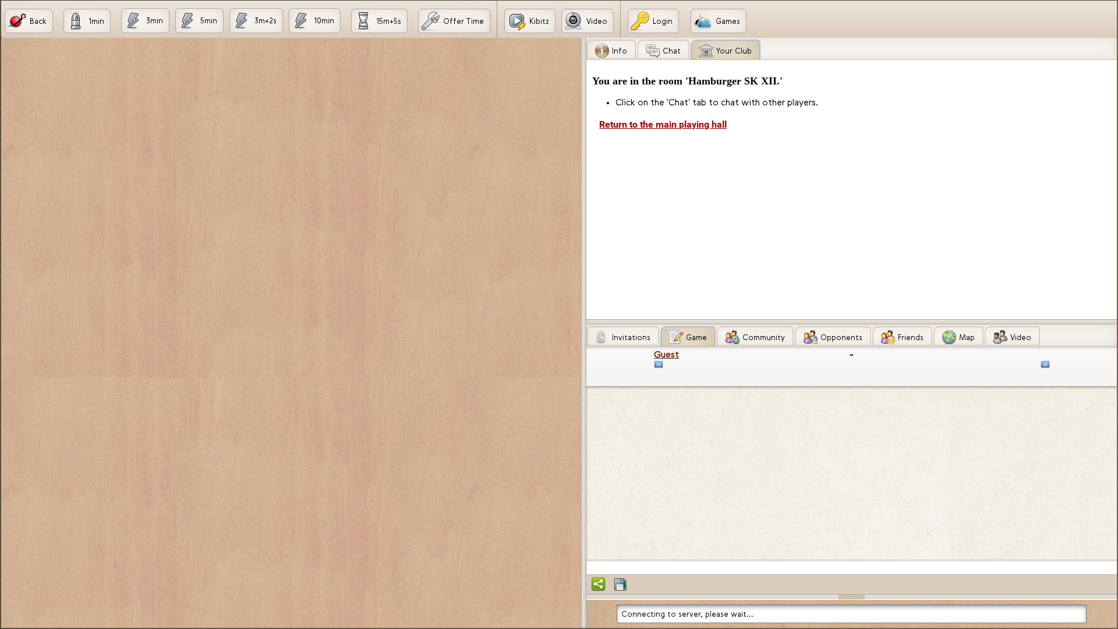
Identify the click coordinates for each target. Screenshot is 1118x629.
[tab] (611, 49)
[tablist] (851, 178)
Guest (666, 354)
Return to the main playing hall (663, 124)
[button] (29, 21)
